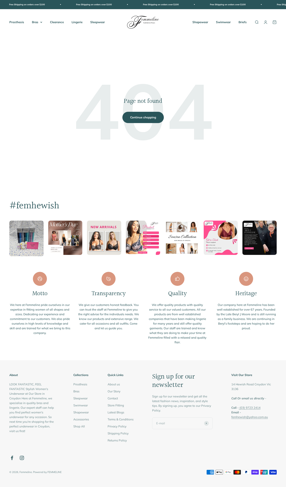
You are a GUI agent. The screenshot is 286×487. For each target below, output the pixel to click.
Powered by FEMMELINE (47, 472)
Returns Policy (117, 440)
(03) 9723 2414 (250, 408)
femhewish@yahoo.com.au (249, 417)
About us (114, 384)
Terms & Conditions (120, 419)
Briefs (243, 22)
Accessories (81, 419)
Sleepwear (97, 22)
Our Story (114, 391)
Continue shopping (143, 117)
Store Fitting (116, 405)
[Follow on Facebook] (12, 458)
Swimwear (223, 22)
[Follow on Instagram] (22, 458)
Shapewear (200, 22)
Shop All (79, 426)
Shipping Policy (118, 433)
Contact (113, 398)
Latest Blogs (116, 412)
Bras (35, 22)
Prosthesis (16, 22)
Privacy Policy (117, 426)
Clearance (57, 22)
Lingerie (77, 22)
